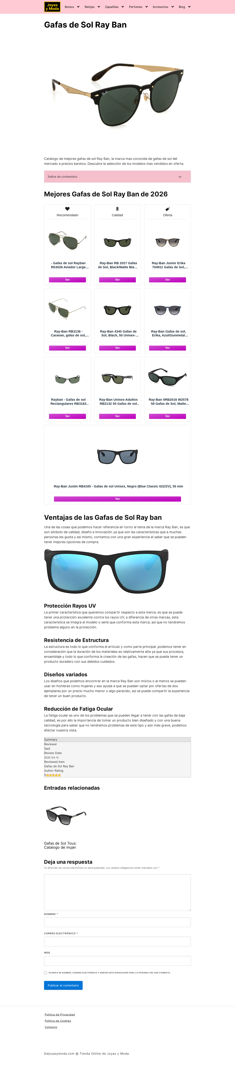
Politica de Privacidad (60, 1014)
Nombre (51, 914)
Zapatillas (111, 7)
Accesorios (160, 7)
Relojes (90, 7)
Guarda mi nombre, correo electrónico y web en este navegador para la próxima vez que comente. (110, 973)
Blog (182, 7)
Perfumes (135, 7)
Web (47, 952)
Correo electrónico (61, 933)
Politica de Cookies (58, 1020)
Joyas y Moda (52, 7)
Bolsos (69, 7)
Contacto (51, 1027)
